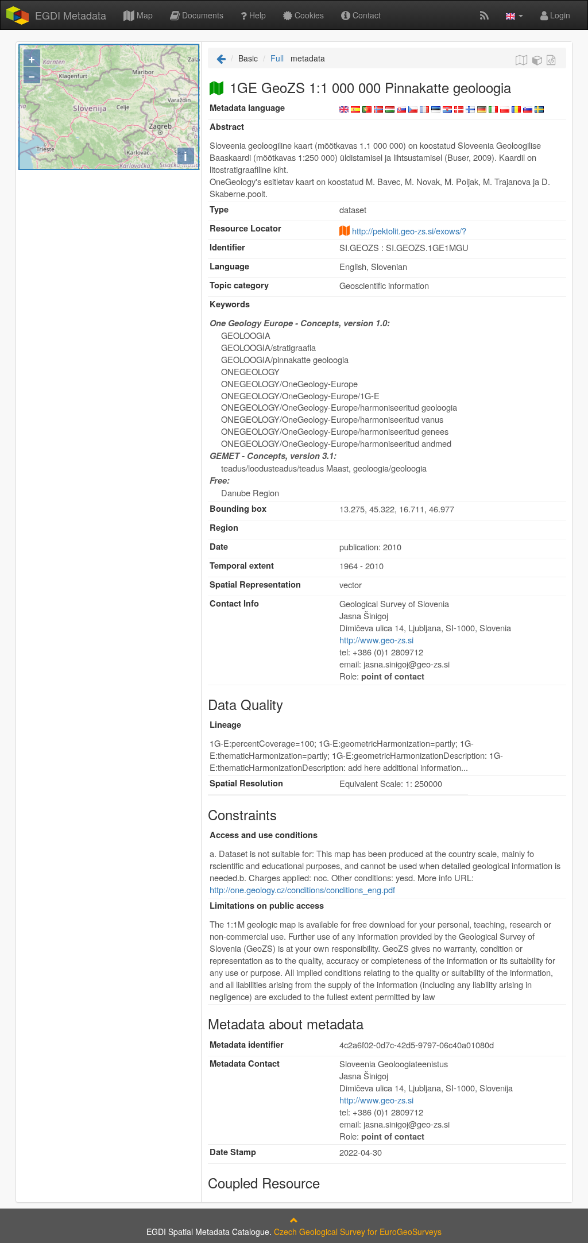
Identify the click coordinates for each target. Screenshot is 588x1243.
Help (256, 15)
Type (219, 209)
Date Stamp (233, 1152)
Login (559, 15)
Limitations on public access (267, 906)
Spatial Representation (255, 584)
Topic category (239, 285)
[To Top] (294, 1220)
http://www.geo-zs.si (376, 640)
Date (219, 547)
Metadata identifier (247, 1045)
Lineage (225, 725)
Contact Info (234, 603)
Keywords (230, 304)
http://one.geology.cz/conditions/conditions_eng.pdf (302, 889)
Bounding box (238, 509)
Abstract (227, 127)
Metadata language (247, 108)
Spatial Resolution (246, 783)
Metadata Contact (245, 1063)
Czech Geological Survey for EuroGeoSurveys (358, 1231)
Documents (201, 15)
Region (224, 528)
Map (143, 15)
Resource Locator (245, 228)
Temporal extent (242, 565)
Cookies (308, 15)
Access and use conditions (264, 835)
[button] (514, 15)
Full (277, 58)
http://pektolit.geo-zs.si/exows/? (409, 231)
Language (229, 266)
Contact (365, 15)
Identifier (227, 247)
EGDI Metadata (70, 14)
